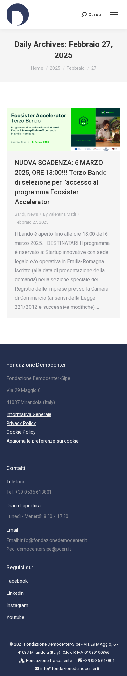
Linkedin (15, 593)
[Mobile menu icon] (113, 14)
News (32, 214)
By (59, 214)
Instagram (17, 605)
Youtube (15, 617)
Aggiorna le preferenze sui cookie (42, 441)
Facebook (17, 581)
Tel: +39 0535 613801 (29, 492)
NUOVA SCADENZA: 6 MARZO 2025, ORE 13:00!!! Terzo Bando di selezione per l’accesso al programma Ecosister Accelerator (61, 182)
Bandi (20, 214)
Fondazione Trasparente (49, 660)
